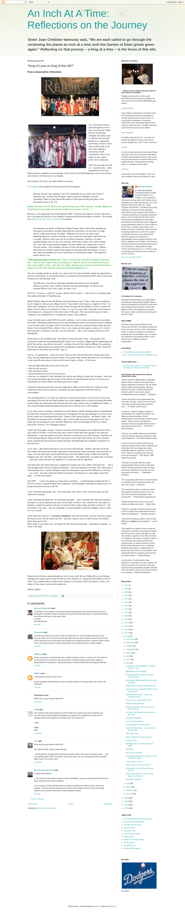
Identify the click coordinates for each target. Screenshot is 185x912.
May (128, 663)
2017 (126, 612)
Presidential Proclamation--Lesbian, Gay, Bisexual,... (140, 676)
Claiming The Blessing (132, 825)
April (128, 784)
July (128, 656)
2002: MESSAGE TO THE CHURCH (138, 819)
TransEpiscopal (130, 845)
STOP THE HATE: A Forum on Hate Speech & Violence (139, 775)
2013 (126, 626)
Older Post (108, 804)
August (129, 653)
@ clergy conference (134, 779)
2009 (126, 798)
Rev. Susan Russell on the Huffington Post (140, 355)
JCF (35, 741)
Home (70, 804)
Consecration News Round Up (138, 725)
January (129, 794)
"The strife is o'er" (132, 734)
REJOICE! (130, 749)
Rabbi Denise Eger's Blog (134, 840)
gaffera (97, 906)
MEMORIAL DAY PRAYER (136, 671)
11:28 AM (37, 733)
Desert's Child (129, 828)
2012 (126, 629)
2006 (126, 808)
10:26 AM (37, 702)
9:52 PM (37, 646)
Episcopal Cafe (130, 831)
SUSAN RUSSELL (145, 187)
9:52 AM (37, 687)
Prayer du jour (131, 740)
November (130, 643)
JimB (36, 710)
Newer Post (32, 804)
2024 (126, 589)
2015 (126, 619)
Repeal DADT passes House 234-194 (141, 686)
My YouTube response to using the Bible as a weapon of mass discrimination (141, 367)
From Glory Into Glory (132, 834)
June (128, 660)
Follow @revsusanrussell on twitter (137, 352)
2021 (126, 599)
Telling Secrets (129, 843)
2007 (126, 805)
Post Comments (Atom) (47, 808)
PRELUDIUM (129, 837)
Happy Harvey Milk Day (135, 704)
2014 (126, 623)
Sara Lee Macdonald (42, 608)
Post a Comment (37, 799)
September (130, 649)
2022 (126, 595)
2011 (126, 633)
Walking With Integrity (132, 848)
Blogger (113, 906)
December (130, 639)
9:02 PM (37, 625)
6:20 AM (37, 794)
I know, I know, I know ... (135, 762)
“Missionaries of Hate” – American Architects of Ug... (139, 696)
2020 (126, 602)
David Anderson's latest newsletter (46, 219)
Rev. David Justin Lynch (44, 770)
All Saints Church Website (134, 822)
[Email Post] (62, 596)
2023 (126, 592)
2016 (126, 616)
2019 (126, 606)
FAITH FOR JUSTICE (134, 753)
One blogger (32, 187)
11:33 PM (37, 762)
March (128, 787)
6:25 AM (37, 666)
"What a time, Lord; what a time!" (138, 765)
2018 (126, 609)
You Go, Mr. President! (134, 721)
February (130, 790)
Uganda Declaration (134, 718)
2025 (126, 585)
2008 (126, 801)
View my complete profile (131, 257)
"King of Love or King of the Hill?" (139, 700)
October (129, 646)
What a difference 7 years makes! (139, 737)
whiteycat (38, 654)
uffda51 (37, 673)
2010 (126, 636)
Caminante (38, 632)
